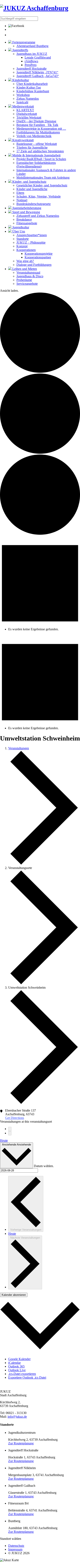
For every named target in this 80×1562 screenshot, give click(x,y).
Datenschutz (16, 1545)
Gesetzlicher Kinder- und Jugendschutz (41, 185)
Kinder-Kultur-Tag (28, 87)
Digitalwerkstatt (26, 114)
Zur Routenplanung (21, 1443)
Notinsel (21, 200)
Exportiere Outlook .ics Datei (27, 1377)
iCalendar (14, 1362)
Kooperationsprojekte (39, 253)
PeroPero (31, 65)
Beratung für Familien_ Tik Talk (37, 125)
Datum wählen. (44, 1166)
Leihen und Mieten (24, 269)
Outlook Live (17, 1370)
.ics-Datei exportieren (22, 1374)
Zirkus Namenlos (27, 98)
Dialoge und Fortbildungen (33, 264)
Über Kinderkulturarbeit (32, 84)
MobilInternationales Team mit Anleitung (43, 177)
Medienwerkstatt (22, 106)
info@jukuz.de (17, 1416)
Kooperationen (26, 250)
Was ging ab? (25, 261)
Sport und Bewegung (25, 212)
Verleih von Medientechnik (33, 136)
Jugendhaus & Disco (29, 276)
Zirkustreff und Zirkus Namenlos (37, 216)
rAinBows (31, 61)
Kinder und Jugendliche (31, 189)
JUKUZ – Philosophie (31, 242)
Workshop (23, 95)
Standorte (22, 239)
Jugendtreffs (19, 50)
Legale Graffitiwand (38, 57)
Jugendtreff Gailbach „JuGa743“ (37, 76)
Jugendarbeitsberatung (26, 208)
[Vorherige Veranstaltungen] (9, 1129)
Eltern (20, 192)
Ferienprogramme (23, 42)
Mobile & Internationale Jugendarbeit (36, 155)
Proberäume (24, 280)
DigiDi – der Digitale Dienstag (36, 121)
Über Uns (18, 231)
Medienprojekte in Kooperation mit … (41, 128)
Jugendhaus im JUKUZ (31, 54)
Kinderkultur (20, 80)
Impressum (15, 1549)
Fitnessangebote (26, 223)
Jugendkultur (20, 227)
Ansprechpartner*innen (31, 235)
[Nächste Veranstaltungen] (9, 1133)
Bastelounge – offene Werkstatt (36, 144)
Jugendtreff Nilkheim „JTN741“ (37, 72)
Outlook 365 (16, 1366)
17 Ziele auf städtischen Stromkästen (40, 151)
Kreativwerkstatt (22, 140)
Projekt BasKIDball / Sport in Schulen (41, 159)
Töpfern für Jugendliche (32, 147)
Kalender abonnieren (14, 1294)
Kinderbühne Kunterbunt (32, 91)
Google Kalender (19, 1359)
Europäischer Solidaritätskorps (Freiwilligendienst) (36, 164)
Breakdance (24, 219)
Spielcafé (22, 102)
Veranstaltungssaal (28, 272)
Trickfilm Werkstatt (28, 117)
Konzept (21, 246)
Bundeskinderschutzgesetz (33, 204)
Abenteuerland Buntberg (32, 46)
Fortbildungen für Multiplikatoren (38, 132)
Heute (4, 1140)
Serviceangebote (27, 283)
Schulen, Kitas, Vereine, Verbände (38, 196)
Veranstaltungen (18, 748)
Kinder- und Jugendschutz (28, 181)
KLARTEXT (25, 110)
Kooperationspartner (38, 257)
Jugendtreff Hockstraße (31, 68)
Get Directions (14, 1118)
